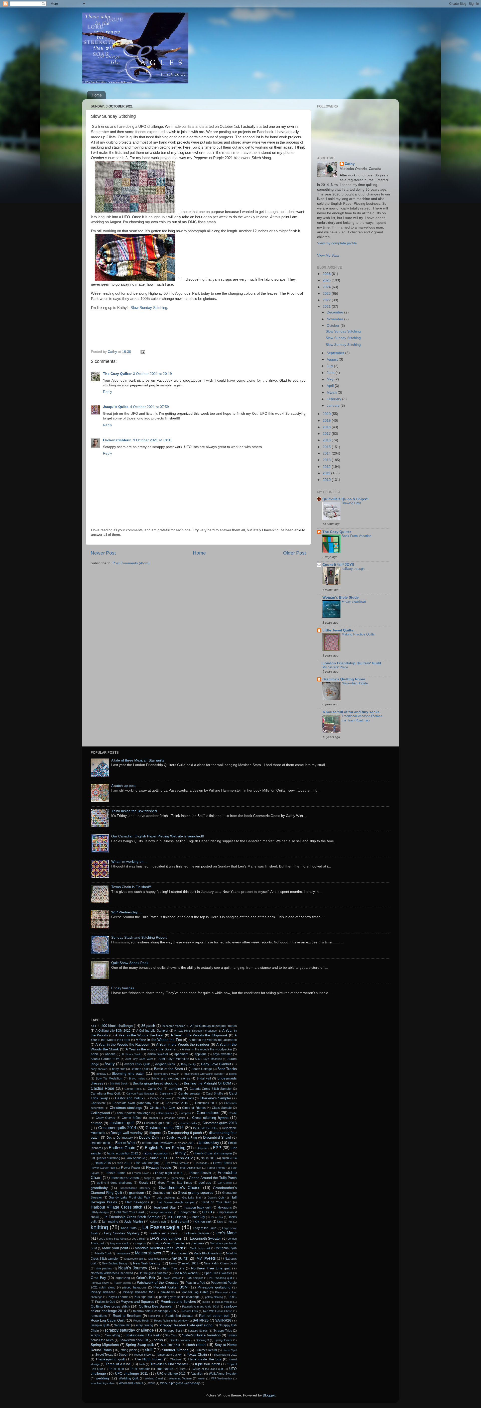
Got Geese (225, 1182)
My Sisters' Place (335, 667)
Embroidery (209, 1142)
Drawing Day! (351, 503)
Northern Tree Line (170, 1268)
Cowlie (233, 1113)
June (331, 373)
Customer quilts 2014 (117, 1127)
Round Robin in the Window (170, 1320)
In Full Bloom (177, 1217)
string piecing (130, 1350)
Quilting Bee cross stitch (110, 1306)
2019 (327, 420)
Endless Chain (122, 1147)
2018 (327, 427)
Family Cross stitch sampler (213, 1153)
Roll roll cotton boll (214, 1316)
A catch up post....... (127, 786)
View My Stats (328, 255)
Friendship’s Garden (125, 1178)
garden (161, 1178)
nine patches (104, 1268)
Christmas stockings (126, 1108)
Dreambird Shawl (217, 1137)
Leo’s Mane (226, 1233)
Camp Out (155, 1089)
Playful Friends (118, 1297)
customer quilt (122, 1122)
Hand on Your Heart (216, 1202)
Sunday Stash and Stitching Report (139, 937)
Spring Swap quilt (140, 1345)
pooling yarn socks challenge (179, 1297)
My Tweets (205, 1258)
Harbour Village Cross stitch (116, 1207)
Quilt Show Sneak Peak (129, 963)
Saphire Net (122, 1325)
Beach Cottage (201, 1069)
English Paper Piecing (165, 1147)
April (331, 386)
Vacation (197, 1373)
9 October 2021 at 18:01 (152, 440)
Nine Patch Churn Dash (220, 1263)
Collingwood (100, 1113)
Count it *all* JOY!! (338, 565)
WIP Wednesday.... (126, 912)
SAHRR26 (223, 1320)
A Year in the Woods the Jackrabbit (213, 1040)
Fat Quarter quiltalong (105, 1158)
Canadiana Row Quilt (106, 1093)
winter (201, 1378)
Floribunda (201, 1162)
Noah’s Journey (132, 1268)
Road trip (154, 1315)
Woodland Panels (131, 1383)
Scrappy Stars (172, 1330)
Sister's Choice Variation (201, 1335)
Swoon (123, 1354)
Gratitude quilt (162, 1193)
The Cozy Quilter (117, 374)
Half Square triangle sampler (175, 1202)
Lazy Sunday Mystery (121, 1233)
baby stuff (118, 1069)
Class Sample (221, 1108)
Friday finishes (122, 988)
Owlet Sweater (172, 1277)
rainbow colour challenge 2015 (154, 1311)
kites (220, 1221)
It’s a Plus (217, 1217)
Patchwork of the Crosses (157, 1282)
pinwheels (168, 1292)
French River (140, 1172)
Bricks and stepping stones (170, 1078)
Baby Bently (188, 1064)
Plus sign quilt (143, 1297)
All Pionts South (131, 1054)
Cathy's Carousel (160, 1098)
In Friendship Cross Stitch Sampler (132, 1217)
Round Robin (141, 1320)
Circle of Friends (194, 1108)
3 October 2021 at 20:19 (152, 374)
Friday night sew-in (168, 1173)
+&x (93, 1026)
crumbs (96, 1123)
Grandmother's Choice (179, 1187)
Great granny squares (195, 1193)
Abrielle (110, 1054)
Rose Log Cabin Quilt (108, 1320)
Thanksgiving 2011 (225, 1354)
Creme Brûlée (132, 1118)
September (336, 353)
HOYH (207, 1212)
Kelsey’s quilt (158, 1221)
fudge (147, 1177)
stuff (148, 1349)
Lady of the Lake (204, 1228)
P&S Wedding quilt (220, 1277)
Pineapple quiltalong (214, 1287)
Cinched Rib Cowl (163, 1108)
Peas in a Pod (195, 1282)
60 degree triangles (173, 1025)
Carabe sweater (189, 1093)
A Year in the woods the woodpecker (207, 1049)
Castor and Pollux (129, 1098)
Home (97, 95)
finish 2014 (229, 1158)
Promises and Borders (178, 1302)
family (180, 1153)
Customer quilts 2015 (165, 1127)
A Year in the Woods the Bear (139, 1035)
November (335, 319)
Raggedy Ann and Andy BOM (200, 1306)
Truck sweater (140, 1369)
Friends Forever (200, 1173)
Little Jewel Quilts (337, 630)
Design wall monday (126, 1133)
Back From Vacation (356, 536)
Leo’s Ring (138, 1238)
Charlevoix (98, 1103)
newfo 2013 (190, 1263)
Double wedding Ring (181, 1137)
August (333, 359)
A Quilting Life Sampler (152, 1030)
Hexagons (225, 1207)
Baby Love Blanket (216, 1064)
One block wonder (185, 1273)
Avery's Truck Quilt (137, 1064)
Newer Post (103, 553)
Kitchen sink (203, 1221)
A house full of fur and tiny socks (351, 712)
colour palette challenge (133, 1113)
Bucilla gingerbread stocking (155, 1083)
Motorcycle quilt (133, 1258)
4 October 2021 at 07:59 (149, 407)
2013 (327, 460)
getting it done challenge (115, 1182)
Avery (109, 1063)
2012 (327, 467)
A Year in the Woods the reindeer (182, 1044)
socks (158, 1340)
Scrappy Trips (222, 1330)
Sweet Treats (104, 1354)
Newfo (173, 1263)
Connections (208, 1112)
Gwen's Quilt (216, 1197)
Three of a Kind (117, 1364)
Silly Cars (171, 1335)
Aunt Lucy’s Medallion (208, 1058)
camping (175, 1089)
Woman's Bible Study (340, 597)
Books (233, 1073)
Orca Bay (98, 1278)
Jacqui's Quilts (116, 407)
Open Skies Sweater (218, 1273)
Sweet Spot (230, 1350)
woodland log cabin (102, 1383)
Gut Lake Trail (191, 1197)
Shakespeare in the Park (143, 1335)
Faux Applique (135, 1158)
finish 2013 (208, 1158)
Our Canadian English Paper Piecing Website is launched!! (157, 836)
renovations (99, 1316)
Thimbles (175, 1359)
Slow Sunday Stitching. (149, 308)
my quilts (179, 1258)
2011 (327, 473)
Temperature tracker (169, 1354)
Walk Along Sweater (223, 1373)
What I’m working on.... (129, 861)
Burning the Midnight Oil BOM (207, 1083)
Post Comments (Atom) (131, 563)
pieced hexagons (134, 1287)
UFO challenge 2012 (171, 1373)
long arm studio (119, 1243)
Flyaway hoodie (158, 1167)
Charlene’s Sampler (215, 1098)
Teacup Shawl (142, 1354)
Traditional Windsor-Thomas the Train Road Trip (362, 718)
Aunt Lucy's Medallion (174, 1059)
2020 (327, 414)
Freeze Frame (116, 1173)
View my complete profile (337, 243)
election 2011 (186, 1142)
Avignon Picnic (165, 1064)
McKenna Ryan (226, 1248)
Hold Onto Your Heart (129, 1212)
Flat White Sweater (177, 1162)
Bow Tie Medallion (109, 1078)
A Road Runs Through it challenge (195, 1030)
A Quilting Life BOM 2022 (113, 1030)
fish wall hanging (148, 1163)
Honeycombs (187, 1212)
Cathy (350, 164)
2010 (327, 480)
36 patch (148, 1026)
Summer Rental (206, 1350)
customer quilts (187, 1123)
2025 (327, 280)
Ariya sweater (222, 1054)
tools (142, 1364)
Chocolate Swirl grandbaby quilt (135, 1103)
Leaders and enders (163, 1233)
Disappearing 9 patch (185, 1133)
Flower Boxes (222, 1163)
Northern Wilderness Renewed (112, 1273)
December (335, 312)
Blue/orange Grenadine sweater (203, 1073)
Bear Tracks (227, 1069)
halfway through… (355, 569)
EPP (217, 1147)
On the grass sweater (153, 1273)
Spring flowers (223, 1340)
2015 (327, 447)
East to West (125, 1143)
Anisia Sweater (157, 1054)
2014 (327, 453)
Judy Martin (133, 1221)
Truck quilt (116, 1369)
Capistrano (166, 1093)
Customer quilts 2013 (219, 1123)
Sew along (112, 1335)
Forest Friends (216, 1167)
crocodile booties (175, 1117)
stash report (196, 1345)
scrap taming (144, 1325)
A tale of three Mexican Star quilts (137, 760)
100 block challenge (117, 1026)
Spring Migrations (105, 1345)
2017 (327, 434)
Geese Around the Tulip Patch (213, 1178)
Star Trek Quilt (171, 1345)
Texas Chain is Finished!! (131, 887)
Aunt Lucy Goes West (139, 1058)
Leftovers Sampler (196, 1233)
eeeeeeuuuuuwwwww (157, 1143)
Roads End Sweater (179, 1316)
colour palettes (165, 1113)
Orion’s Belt (145, 1278)
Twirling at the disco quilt (207, 1368)
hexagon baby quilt (197, 1207)
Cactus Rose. (133, 1088)
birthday (101, 1073)
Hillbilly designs (100, 1212)
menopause (123, 1253)
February (334, 399)
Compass (185, 1113)
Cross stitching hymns (210, 1118)
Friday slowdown (354, 601)
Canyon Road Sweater (140, 1093)
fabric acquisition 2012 (122, 1153)
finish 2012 (184, 1158)
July (330, 366)
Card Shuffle (214, 1093)
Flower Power (130, 1167)
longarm (140, 1243)
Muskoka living (157, 1258)
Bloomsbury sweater (166, 1073)
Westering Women (180, 1378)
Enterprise (201, 1148)
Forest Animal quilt (189, 1167)
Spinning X (202, 1340)
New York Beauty (146, 1263)
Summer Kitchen (175, 1350)
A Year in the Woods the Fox (159, 1040)
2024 (327, 287)
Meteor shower (148, 1253)
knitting (99, 1227)
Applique (200, 1054)
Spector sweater (180, 1340)
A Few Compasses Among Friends (213, 1026)
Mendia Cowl (103, 1253)
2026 (327, 274)
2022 (327, 300)
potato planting (214, 1296)
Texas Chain (197, 1354)
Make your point (115, 1248)
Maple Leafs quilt (200, 1248)
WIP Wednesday (221, 1378)
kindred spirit (180, 1221)
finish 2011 (158, 1158)
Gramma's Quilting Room (343, 679)
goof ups (205, 1182)
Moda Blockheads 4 (207, 1253)
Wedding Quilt (129, 1378)
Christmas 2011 (206, 1103)
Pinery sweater (103, 1292)
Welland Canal (154, 1378)
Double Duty (149, 1137)
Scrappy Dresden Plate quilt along (185, 1325)
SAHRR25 (201, 1320)
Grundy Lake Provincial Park (129, 1197)
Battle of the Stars (168, 1069)
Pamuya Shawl (100, 1282)
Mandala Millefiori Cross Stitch (159, 1248)
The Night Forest (149, 1359)
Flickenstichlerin (117, 440)
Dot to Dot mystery (120, 1137)
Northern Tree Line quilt (211, 1268)
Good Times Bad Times (175, 1182)
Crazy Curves (105, 1118)
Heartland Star (164, 1207)
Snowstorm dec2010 (133, 1340)
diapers (155, 1133)
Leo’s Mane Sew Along (112, 1238)
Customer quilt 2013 (158, 1123)
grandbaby (99, 1188)
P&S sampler (195, 1277)
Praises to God (105, 1302)
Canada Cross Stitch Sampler (211, 1089)
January (333, 405)
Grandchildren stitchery (135, 1187)
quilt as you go (223, 1301)
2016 (327, 440)
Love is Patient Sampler (168, 1243)
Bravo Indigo (137, 1078)
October (333, 326)
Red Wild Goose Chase (217, 1311)
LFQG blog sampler (165, 1238)
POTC (232, 1297)
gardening (178, 1177)
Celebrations (185, 1098)
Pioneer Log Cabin (194, 1292)
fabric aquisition (156, 1153)
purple (206, 1301)
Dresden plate (100, 1143)
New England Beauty (115, 1263)
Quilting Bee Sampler (156, 1306)
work (151, 1383)
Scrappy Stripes (198, 1330)
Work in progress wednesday (180, 1383)
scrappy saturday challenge (129, 1330)
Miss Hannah (179, 1253)
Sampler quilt (100, 1325)
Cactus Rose (102, 1088)
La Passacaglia (161, 1227)
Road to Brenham (127, 1316)
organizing (122, 1278)
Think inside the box (204, 1359)
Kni (230, 1221)
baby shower (99, 1068)
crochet (153, 1117)
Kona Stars (128, 1228)
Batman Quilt (140, 1069)
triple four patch (207, 1364)
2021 (327, 306)
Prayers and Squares (137, 1302)
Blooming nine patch (128, 1073)
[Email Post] (142, 352)
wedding (102, 1378)
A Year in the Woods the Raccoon (122, 1044)
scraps (95, 1335)
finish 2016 (123, 1162)
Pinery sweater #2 (138, 1292)
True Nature (164, 1369)
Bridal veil (204, 1078)
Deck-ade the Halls (205, 1128)
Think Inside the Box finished (134, 811)
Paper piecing (122, 1282)
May (330, 379)
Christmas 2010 (177, 1103)
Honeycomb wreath (161, 1212)
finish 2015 (103, 1163)
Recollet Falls (189, 1311)
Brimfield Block (119, 1083)
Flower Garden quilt (103, 1167)
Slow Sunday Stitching (343, 331)
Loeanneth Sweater (205, 1238)
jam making (110, 1221)
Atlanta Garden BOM (105, 1059)
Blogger (269, 1395)
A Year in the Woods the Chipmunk (199, 1035)
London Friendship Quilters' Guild (351, 663)
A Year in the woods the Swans (150, 1049)
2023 (327, 293)
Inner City (198, 1217)
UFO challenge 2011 (131, 1373)
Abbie (95, 1054)
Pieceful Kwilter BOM (170, 1287)
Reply (107, 392)
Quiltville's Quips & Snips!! (345, 499)
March (332, 392)
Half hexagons (137, 1202)
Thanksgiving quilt (110, 1359)
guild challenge (166, 1197)
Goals (143, 1182)
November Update (355, 683)
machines (197, 1243)
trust (182, 1368)
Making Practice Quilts (358, 634)
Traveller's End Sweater (169, 1364)
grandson (136, 1193)
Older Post (294, 553)
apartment (181, 1054)
